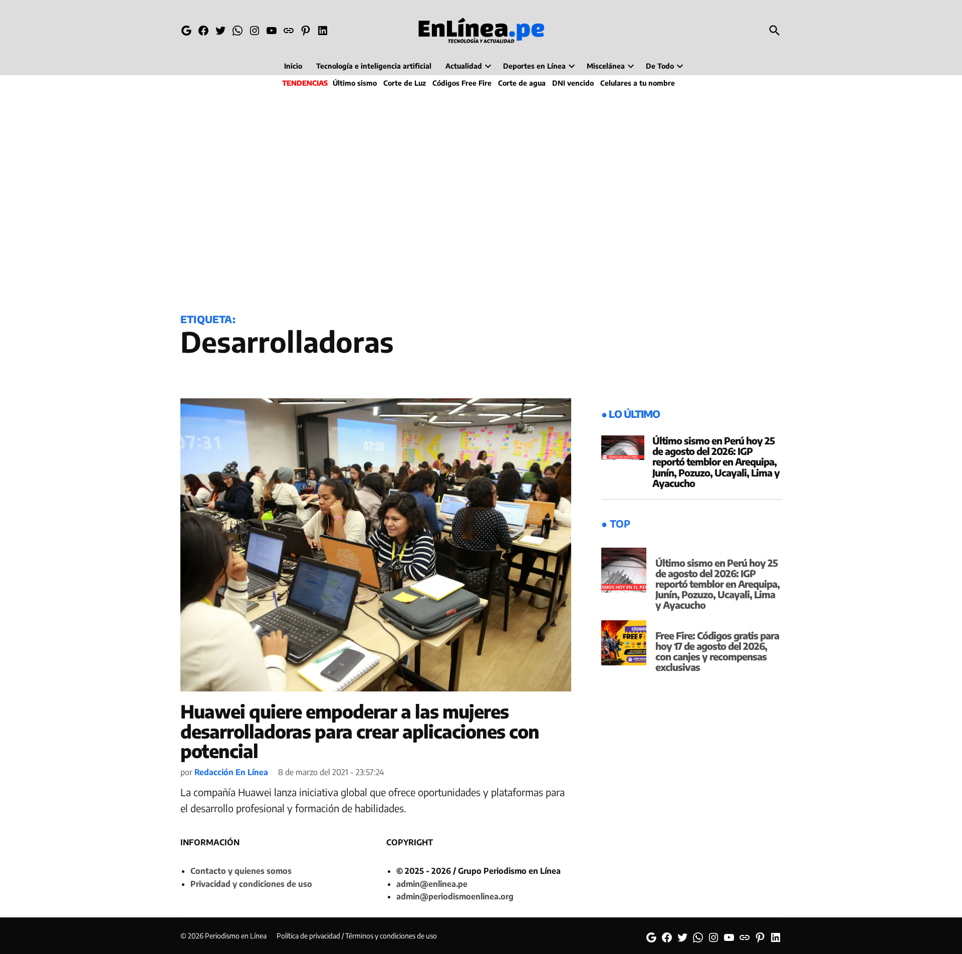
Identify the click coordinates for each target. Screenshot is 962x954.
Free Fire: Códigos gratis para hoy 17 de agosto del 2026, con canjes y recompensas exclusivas (717, 651)
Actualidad (463, 66)
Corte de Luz (404, 83)
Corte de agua (522, 83)
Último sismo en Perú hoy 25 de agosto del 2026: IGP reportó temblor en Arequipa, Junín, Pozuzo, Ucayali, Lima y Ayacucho (716, 461)
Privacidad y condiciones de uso (251, 884)
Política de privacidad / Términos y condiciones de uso (357, 935)
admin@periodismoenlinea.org (455, 896)
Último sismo (355, 83)
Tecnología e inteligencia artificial (373, 66)
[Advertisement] (481, 198)
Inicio (293, 66)
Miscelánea (606, 66)
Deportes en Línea (534, 66)
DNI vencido (573, 83)
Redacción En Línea (231, 772)
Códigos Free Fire (462, 83)
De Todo (660, 66)
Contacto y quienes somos (241, 871)
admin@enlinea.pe (431, 884)
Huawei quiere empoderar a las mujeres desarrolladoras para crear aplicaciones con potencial (359, 731)
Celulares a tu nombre (637, 83)
